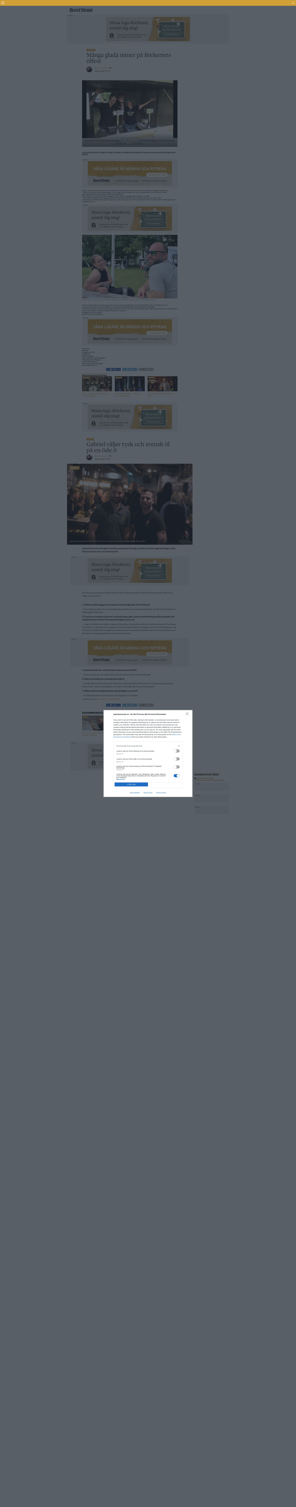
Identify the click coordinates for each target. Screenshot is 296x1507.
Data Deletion (135, 793)
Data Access (148, 793)
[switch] (177, 751)
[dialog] (148, 753)
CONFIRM (131, 784)
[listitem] (148, 746)
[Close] (188, 714)
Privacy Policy (161, 793)
